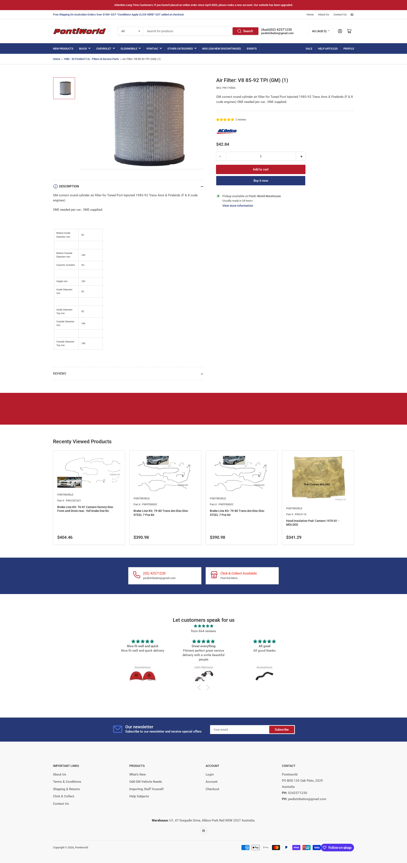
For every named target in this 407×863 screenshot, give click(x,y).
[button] (225, 119)
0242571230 (297, 793)
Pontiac (152, 48)
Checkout (212, 789)
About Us (323, 14)
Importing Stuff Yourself (146, 789)
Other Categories (180, 48)
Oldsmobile (129, 48)
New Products (63, 48)
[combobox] (201, 31)
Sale (309, 48)
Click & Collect (63, 796)
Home (310, 14)
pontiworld (65, 494)
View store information (237, 205)
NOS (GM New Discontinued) (221, 48)
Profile (348, 48)
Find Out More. (229, 578)
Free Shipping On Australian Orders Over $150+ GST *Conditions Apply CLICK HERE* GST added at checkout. (118, 14)
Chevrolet (103, 48)
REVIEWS (59, 373)
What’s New (137, 774)
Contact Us (340, 14)
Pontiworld (81, 847)
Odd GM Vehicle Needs (145, 782)
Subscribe (282, 729)
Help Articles (328, 48)
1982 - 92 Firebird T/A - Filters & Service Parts (91, 59)
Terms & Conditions (67, 782)
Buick (83, 48)
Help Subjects (139, 796)
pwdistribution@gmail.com (277, 33)
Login (210, 774)
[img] (203, 626)
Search (248, 31)
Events (252, 48)
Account (211, 782)
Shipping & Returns (66, 789)
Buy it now (261, 181)
